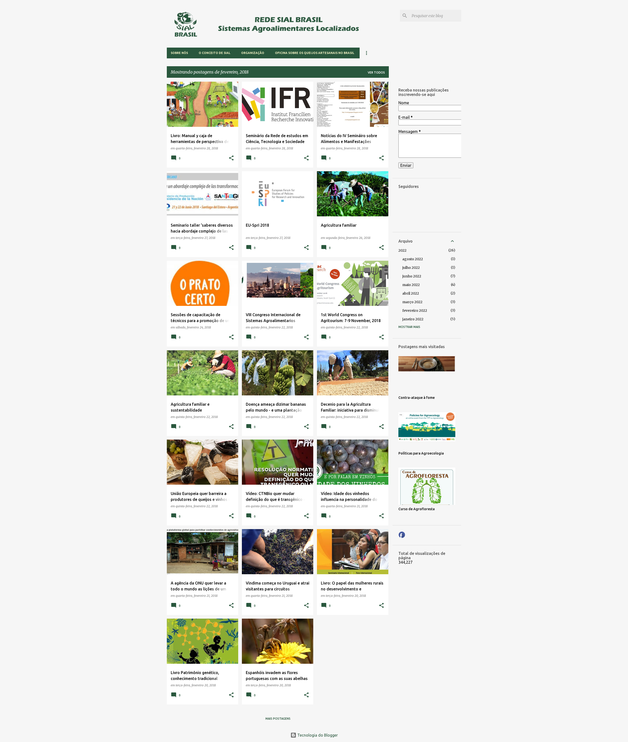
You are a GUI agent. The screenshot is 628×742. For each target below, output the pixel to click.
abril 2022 (410, 293)
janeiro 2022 (412, 319)
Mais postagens (277, 718)
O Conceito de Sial (214, 52)
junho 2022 (411, 276)
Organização (252, 52)
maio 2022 (411, 285)
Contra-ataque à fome (416, 398)
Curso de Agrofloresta (416, 509)
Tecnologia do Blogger (317, 735)
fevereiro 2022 (414, 310)
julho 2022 (411, 267)
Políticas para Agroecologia (421, 453)
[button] (231, 158)
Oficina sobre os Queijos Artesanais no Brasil (314, 52)
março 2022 (412, 302)
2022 (402, 250)
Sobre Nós (179, 52)
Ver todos (376, 72)
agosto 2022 (412, 259)
